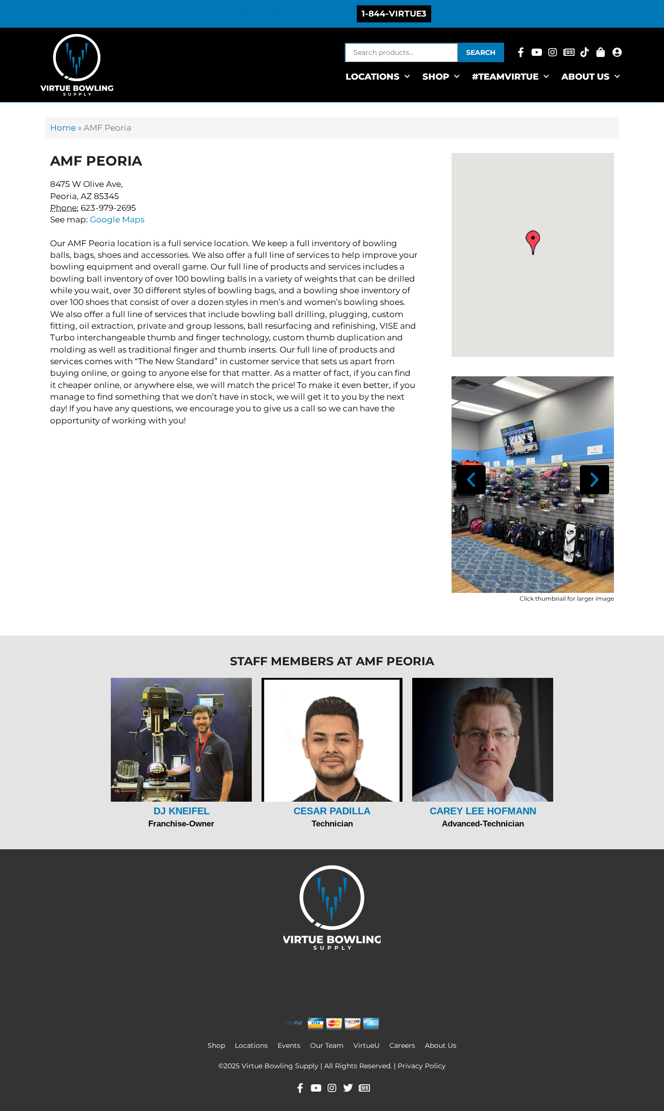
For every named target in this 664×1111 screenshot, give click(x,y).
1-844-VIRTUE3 (394, 13)
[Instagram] (552, 52)
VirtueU (366, 1045)
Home (63, 128)
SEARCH (480, 52)
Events (289, 1045)
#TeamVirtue (505, 77)
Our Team (327, 1045)
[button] (532, 242)
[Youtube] (536, 52)
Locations (373, 77)
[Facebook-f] (520, 52)
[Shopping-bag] (601, 52)
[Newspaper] (569, 52)
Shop (216, 1045)
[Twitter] (348, 1088)
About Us (585, 77)
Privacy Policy (422, 1065)
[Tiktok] (585, 52)
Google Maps (117, 219)
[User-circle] (617, 52)
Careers (402, 1045)
